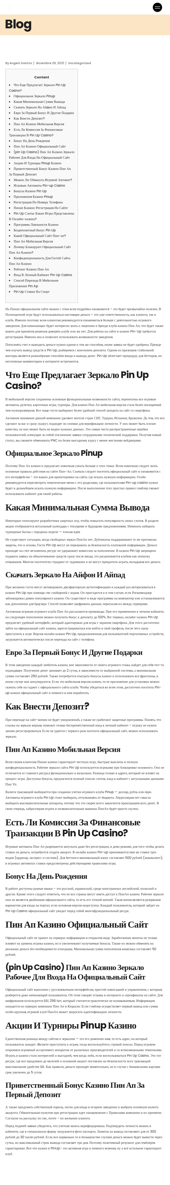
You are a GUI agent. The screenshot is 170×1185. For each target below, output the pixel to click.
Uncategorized (79, 63)
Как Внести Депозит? (29, 118)
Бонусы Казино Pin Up (30, 191)
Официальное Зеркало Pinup (34, 96)
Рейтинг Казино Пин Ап (31, 269)
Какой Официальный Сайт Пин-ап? (40, 235)
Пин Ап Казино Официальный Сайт (40, 146)
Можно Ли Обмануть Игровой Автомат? (43, 180)
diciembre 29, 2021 (50, 63)
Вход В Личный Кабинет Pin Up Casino (43, 275)
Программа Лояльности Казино (36, 224)
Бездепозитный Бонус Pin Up (35, 230)
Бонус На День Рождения (32, 140)
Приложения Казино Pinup (33, 196)
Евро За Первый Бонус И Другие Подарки (44, 112)
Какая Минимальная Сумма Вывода (39, 101)
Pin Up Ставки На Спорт (32, 291)
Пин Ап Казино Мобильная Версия (39, 124)
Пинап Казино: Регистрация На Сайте (41, 207)
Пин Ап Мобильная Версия (33, 241)
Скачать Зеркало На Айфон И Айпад (40, 107)
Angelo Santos (21, 63)
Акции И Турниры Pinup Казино (37, 163)
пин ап (134, 852)
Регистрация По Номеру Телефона (38, 202)
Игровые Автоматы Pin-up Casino (39, 185)
